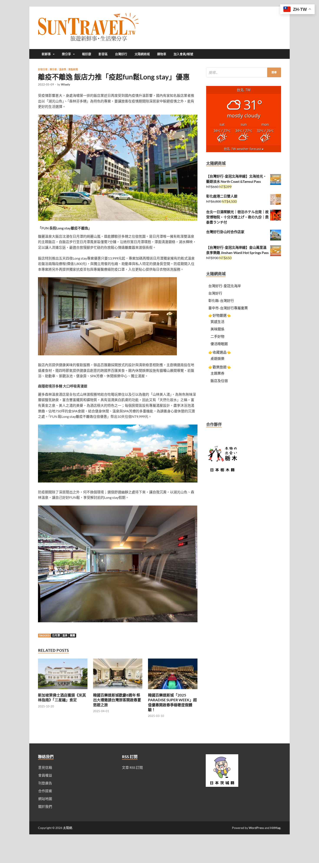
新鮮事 (46, 54)
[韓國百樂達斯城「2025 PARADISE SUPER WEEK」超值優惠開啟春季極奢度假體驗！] (172, 690)
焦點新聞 (73, 69)
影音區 (103, 54)
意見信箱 (45, 767)
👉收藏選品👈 (219, 352)
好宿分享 (43, 69)
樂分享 (66, 54)
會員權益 (45, 775)
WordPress (256, 828)
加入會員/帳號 (183, 54)
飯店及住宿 (219, 381)
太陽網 (67, 828)
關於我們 (45, 806)
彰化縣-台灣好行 (221, 300)
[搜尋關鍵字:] (243, 72)
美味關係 (217, 329)
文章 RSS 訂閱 (132, 767)
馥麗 (72, 635)
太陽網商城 (142, 54)
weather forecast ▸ (244, 149)
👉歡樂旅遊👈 (219, 367)
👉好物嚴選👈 (219, 315)
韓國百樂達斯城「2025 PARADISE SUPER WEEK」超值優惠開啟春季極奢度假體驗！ (172, 702)
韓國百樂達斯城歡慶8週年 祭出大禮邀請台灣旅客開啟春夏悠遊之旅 (117, 700)
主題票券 (217, 373)
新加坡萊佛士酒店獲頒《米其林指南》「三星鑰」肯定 (62, 697)
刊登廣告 (45, 783)
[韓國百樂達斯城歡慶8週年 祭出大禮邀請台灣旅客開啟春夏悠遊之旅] (118, 690)
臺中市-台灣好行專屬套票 (228, 308)
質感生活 (217, 322)
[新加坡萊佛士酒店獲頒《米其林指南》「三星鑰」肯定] (62, 690)
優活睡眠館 (219, 344)
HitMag (275, 828)
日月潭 (56, 635)
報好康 (86, 54)
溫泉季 (62, 69)
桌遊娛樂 (217, 358)
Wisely (65, 84)
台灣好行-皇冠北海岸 (224, 286)
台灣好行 (121, 54)
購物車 (161, 54)
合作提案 (45, 791)
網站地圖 (45, 799)
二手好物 (217, 336)
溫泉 (64, 635)
